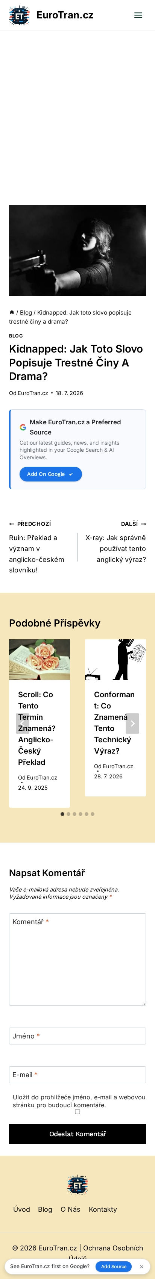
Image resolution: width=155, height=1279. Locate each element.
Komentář (30, 922)
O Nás (71, 1209)
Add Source (113, 1266)
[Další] (132, 723)
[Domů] (12, 312)
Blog (16, 336)
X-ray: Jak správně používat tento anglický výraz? (115, 542)
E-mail (25, 1075)
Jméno (26, 1036)
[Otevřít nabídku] (138, 15)
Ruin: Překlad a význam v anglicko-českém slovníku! (36, 547)
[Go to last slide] (22, 723)
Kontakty (103, 1209)
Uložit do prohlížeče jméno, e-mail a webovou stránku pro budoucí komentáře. (79, 1101)
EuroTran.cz (33, 393)
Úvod (21, 1209)
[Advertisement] (77, 111)
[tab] (62, 814)
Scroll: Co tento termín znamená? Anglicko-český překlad (37, 728)
